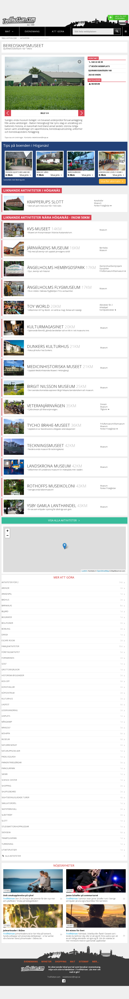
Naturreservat (9, 745)
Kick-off (6, 681)
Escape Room (8, 640)
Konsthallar (8, 687)
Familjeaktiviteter (10, 646)
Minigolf (6, 727)
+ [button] (7, 531)
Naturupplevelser (11, 751)
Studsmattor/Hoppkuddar (15, 826)
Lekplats (6, 716)
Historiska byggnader (13, 675)
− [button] (7, 535)
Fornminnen (8, 658)
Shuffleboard (9, 791)
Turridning (7, 844)
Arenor (5, 588)
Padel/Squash (9, 756)
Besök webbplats (100, 66)
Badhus (5, 599)
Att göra (58, 31)
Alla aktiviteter (13, 856)
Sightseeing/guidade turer (15, 797)
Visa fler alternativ (111, 181)
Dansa (5, 634)
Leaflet (84, 570)
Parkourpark (8, 768)
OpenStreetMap (103, 570)
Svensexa (6, 832)
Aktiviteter (24, 38)
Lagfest (5, 704)
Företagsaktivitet (11, 652)
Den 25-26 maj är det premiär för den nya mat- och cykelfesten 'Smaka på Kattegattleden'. (29, 899)
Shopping (6, 785)
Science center (9, 780)
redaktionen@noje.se (71, 977)
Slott (4, 820)
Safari (5, 774)
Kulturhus (7, 698)
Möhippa (6, 733)
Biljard (5, 611)
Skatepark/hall (9, 809)
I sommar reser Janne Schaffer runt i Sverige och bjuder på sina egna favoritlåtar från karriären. (91, 899)
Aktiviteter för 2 (10, 582)
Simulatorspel (9, 803)
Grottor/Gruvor (11, 669)
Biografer (7, 617)
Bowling (6, 629)
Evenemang (32, 31)
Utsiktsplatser (9, 849)
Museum (6, 739)
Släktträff (7, 815)
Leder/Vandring (10, 710)
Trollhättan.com (9, 38)
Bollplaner (7, 623)
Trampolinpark (9, 838)
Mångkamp (7, 721)
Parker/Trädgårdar (12, 762)
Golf (4, 663)
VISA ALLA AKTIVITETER (62, 520)
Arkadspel (7, 594)
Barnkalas (7, 605)
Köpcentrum (8, 693)
